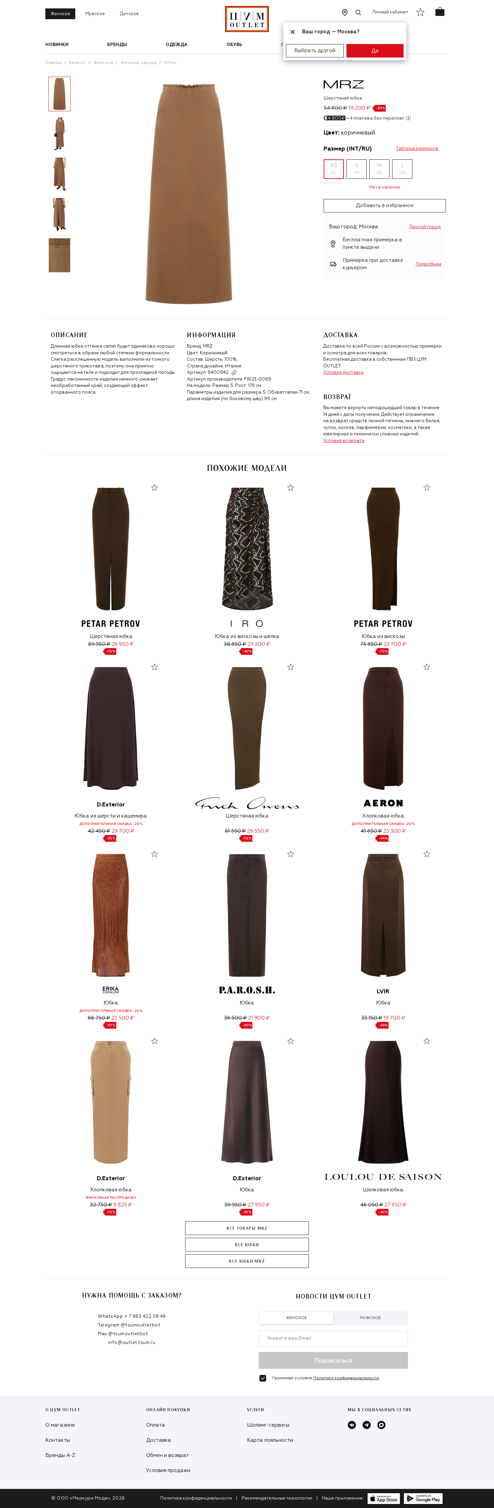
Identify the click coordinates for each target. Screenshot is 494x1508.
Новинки (57, 45)
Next (78, 177)
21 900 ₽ (259, 1018)
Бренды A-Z (60, 1455)
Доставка (158, 1440)
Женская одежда (139, 63)
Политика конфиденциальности (196, 1498)
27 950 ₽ (259, 1204)
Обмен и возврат (167, 1455)
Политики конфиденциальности (346, 1378)
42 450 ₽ (99, 831)
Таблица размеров (417, 149)
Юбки (170, 63)
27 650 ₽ (395, 1204)
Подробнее (429, 264)
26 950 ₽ (122, 644)
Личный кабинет (390, 12)
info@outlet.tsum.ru (132, 1343)
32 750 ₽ (101, 1204)
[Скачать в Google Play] (423, 1498)
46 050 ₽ (371, 1204)
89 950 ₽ (99, 644)
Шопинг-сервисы (268, 1425)
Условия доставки (343, 372)
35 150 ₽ (371, 1018)
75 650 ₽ (371, 644)
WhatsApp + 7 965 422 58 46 (132, 1316)
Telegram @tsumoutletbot (129, 1325)
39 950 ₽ (235, 1204)
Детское (129, 14)
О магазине (60, 1425)
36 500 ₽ (235, 1018)
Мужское (95, 14)
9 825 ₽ (122, 1204)
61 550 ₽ (235, 831)
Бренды (117, 45)
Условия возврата (343, 441)
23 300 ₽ (394, 831)
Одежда (177, 45)
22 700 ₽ (394, 644)
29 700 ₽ (123, 831)
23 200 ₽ (258, 644)
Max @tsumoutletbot (123, 1334)
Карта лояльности (270, 1440)
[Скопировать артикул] (234, 372)
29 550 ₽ (258, 831)
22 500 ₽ (122, 1018)
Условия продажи (168, 1470)
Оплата (155, 1425)
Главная (53, 63)
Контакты (57, 1440)
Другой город (425, 227)
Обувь (234, 45)
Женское (60, 14)
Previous (40, 177)
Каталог (77, 63)
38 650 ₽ (235, 644)
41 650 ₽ (371, 831)
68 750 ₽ (99, 1018)
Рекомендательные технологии (277, 1498)
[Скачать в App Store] (384, 1498)
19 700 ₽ (394, 1018)
